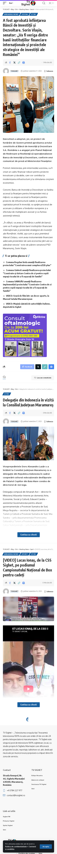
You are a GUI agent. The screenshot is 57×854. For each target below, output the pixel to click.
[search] (44, 3)
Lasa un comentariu (44, 378)
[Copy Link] (19, 62)
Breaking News (11, 14)
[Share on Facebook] (10, 62)
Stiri (33, 14)
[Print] (23, 62)
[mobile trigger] (5, 3)
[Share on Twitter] (14, 62)
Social (25, 14)
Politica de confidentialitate (16, 846)
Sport (25, 554)
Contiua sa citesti (28, 534)
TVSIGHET (14, 71)
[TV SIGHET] (28, 3)
